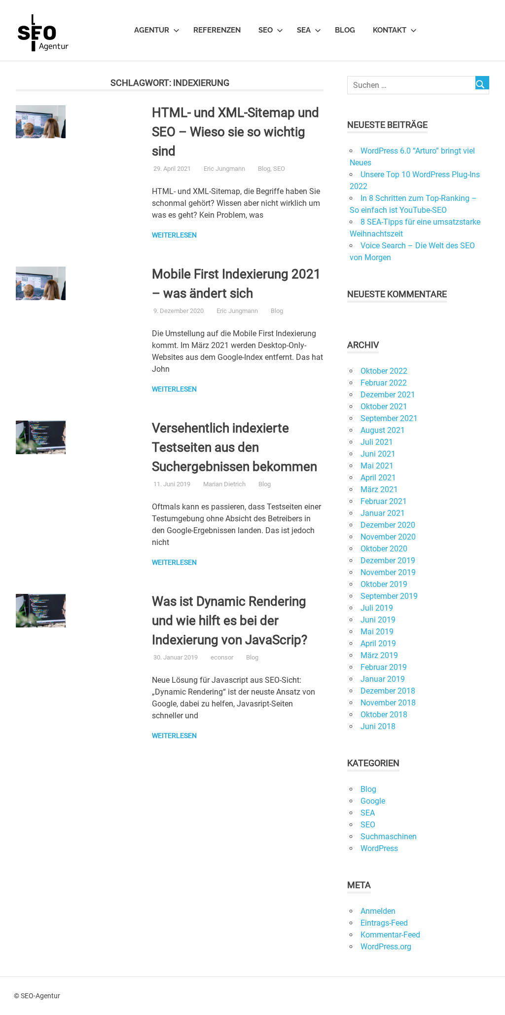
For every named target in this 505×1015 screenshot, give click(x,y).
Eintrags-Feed (384, 923)
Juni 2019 (378, 620)
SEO (265, 30)
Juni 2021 (378, 454)
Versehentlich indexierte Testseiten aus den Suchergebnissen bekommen (234, 447)
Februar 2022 (384, 383)
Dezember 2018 (388, 691)
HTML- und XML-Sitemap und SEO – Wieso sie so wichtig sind (235, 131)
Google (373, 801)
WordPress (379, 848)
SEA (304, 30)
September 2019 (389, 596)
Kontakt (389, 30)
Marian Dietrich (224, 484)
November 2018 (388, 702)
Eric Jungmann (224, 168)
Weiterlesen (174, 235)
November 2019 (388, 572)
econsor (222, 657)
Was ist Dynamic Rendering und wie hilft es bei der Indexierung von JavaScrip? (229, 620)
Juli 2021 (377, 442)
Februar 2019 (384, 667)
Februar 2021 (384, 501)
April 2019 (378, 643)
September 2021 (389, 418)
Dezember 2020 (388, 525)
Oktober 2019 (384, 584)
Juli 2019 (377, 608)
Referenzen (217, 30)
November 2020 (388, 537)
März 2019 (379, 655)
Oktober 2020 (384, 548)
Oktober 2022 (384, 371)
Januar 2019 (383, 679)
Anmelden (378, 911)
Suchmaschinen (389, 836)
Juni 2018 (378, 726)
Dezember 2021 (388, 394)
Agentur (151, 30)
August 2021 (383, 430)
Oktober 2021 (384, 406)
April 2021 (378, 477)
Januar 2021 (383, 513)
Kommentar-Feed (390, 934)
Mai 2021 (377, 465)
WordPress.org (386, 946)
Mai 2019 (377, 631)
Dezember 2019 (388, 560)
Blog (345, 30)
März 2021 (379, 489)
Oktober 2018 (384, 714)
